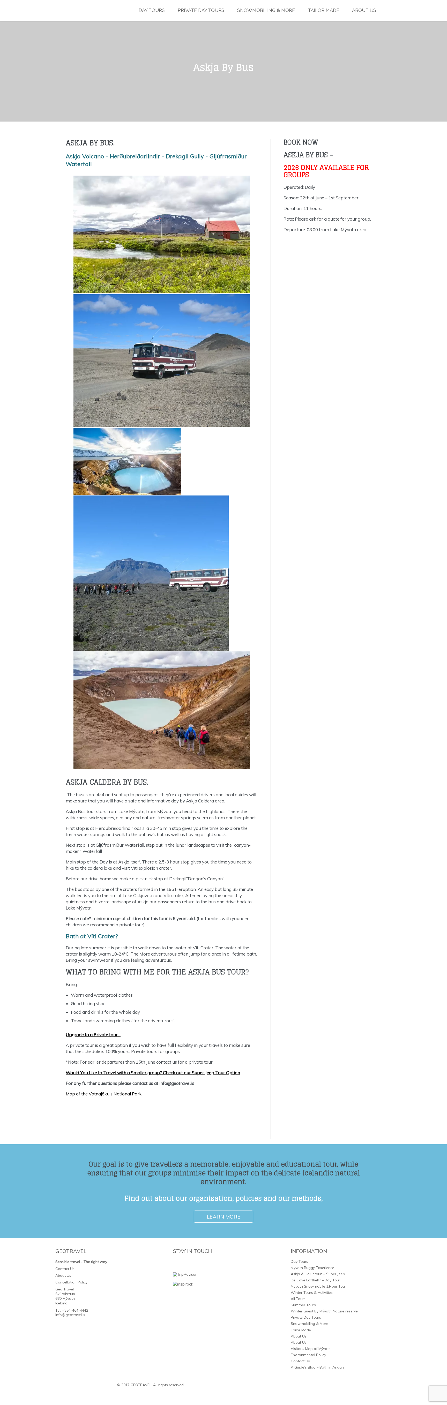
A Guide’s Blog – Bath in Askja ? (317, 1367)
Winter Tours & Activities (312, 1292)
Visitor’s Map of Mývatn (311, 1349)
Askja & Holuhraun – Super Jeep (318, 1274)
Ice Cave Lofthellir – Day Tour (315, 1280)
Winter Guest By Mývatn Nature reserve (324, 1311)
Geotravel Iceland (87, 10)
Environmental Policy (308, 1355)
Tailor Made (323, 10)
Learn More (223, 1216)
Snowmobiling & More (266, 10)
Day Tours (152, 10)
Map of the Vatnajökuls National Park (104, 1093)
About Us (364, 10)
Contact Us (64, 1269)
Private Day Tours (201, 10)
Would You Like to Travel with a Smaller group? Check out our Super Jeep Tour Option (153, 1072)
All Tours (298, 1299)
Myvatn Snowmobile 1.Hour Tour (318, 1286)
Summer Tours (303, 1305)
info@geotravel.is (70, 1315)
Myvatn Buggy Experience (312, 1268)
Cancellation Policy (71, 1282)
